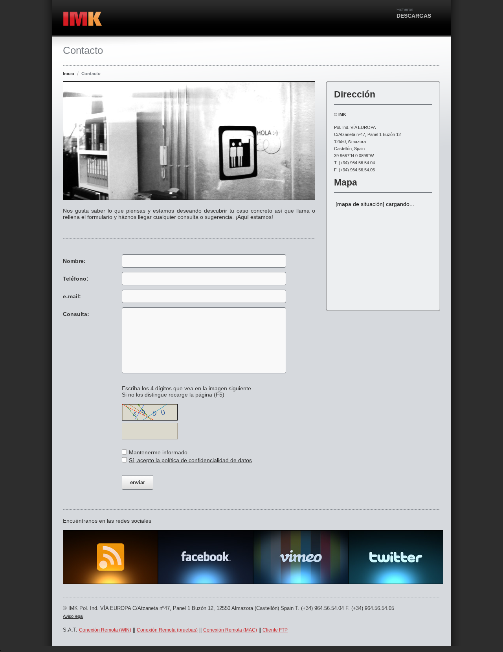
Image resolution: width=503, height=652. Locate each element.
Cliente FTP (275, 630)
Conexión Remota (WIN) (105, 630)
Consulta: (76, 314)
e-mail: (72, 296)
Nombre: (74, 261)
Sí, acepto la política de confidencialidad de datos (190, 460)
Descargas (414, 13)
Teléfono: (75, 278)
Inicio (68, 73)
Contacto (91, 73)
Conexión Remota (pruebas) (167, 630)
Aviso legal (73, 616)
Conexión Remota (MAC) (230, 630)
